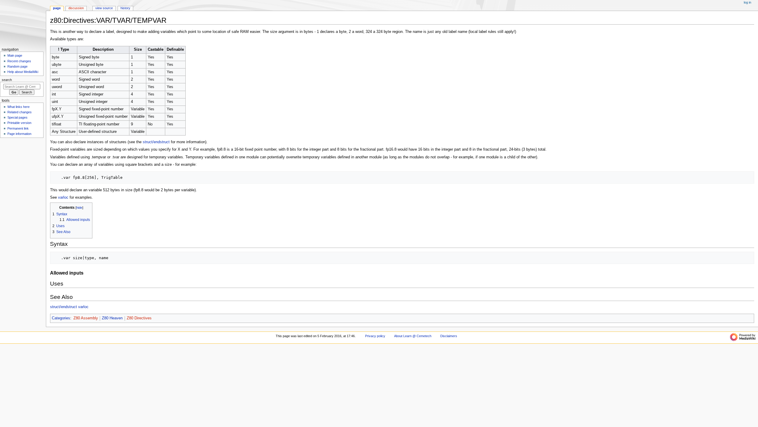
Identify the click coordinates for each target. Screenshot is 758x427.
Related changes (19, 112)
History (125, 8)
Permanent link (18, 128)
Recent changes (19, 61)
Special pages (17, 117)
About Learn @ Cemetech (412, 336)
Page (57, 8)
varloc (63, 197)
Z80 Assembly (85, 318)
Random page (17, 66)
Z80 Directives (139, 318)
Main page (14, 55)
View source (104, 8)
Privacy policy (375, 336)
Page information (19, 134)
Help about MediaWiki (22, 72)
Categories (61, 318)
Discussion (76, 8)
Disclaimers (448, 336)
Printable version (19, 123)
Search (7, 80)
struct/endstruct (156, 142)
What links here (18, 107)
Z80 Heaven (112, 318)
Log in (747, 2)
